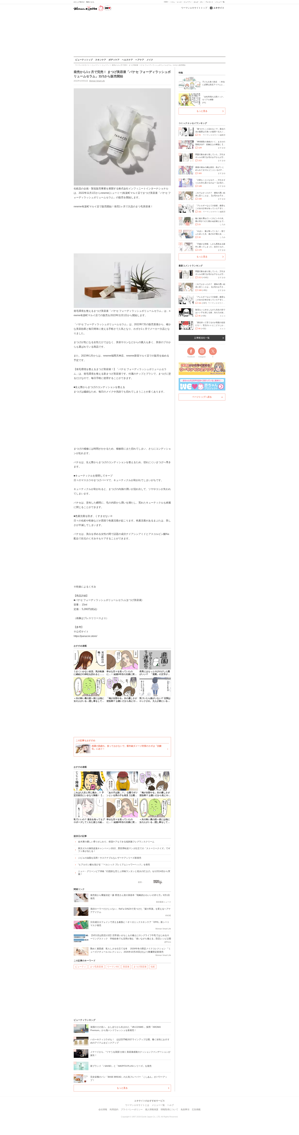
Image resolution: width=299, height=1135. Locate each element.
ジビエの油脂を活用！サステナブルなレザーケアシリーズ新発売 (109, 858)
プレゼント (209, 2)
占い (201, 2)
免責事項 (185, 1109)
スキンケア (100, 59)
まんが (196, 2)
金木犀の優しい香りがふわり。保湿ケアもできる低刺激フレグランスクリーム (116, 841)
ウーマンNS (113, 966)
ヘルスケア (127, 59)
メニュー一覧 (220, 2)
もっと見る (122, 1088)
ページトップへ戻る (202, 397)
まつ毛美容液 (96, 966)
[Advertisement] (149, 34)
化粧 (153, 966)
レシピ (179, 2)
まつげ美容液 (140, 966)
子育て (166, 2)
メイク (150, 59)
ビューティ (188, 2)
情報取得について (169, 1109)
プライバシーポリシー (132, 1109)
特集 (181, 73)
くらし (172, 2)
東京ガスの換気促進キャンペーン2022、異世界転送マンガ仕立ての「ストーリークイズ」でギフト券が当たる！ (124, 849)
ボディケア (114, 59)
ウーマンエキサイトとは (137, 1105)
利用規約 (114, 1109)
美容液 (126, 966)
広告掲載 (196, 1109)
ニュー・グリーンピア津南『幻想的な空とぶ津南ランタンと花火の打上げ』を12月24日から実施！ (124, 872)
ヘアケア (139, 59)
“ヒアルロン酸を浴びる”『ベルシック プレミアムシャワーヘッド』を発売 (114, 864)
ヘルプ (170, 1105)
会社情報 (102, 1109)
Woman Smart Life (97, 81)
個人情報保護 (151, 1109)
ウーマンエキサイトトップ (194, 8)
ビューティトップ (84, 59)
